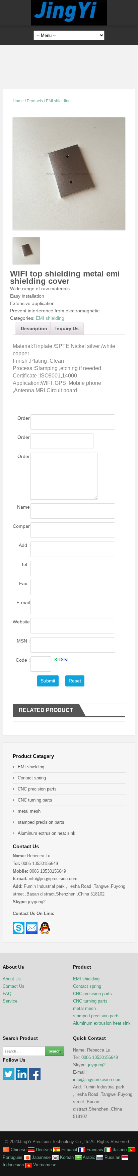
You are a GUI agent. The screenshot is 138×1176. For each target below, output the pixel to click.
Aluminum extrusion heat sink (46, 833)
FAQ (7, 993)
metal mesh (29, 811)
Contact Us (13, 986)
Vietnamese (44, 1164)
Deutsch (43, 1149)
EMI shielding (58, 101)
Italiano (119, 1149)
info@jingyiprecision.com (97, 1079)
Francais (94, 1149)
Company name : (21, 526)
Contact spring (32, 777)
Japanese (40, 1157)
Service (10, 1001)
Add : (24, 545)
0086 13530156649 (99, 1057)
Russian (111, 1157)
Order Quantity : (21, 437)
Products (35, 101)
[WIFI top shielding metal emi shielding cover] (69, 173)
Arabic (88, 1157)
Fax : (24, 583)
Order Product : (21, 418)
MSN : (23, 641)
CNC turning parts (35, 800)
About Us (12, 978)
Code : (22, 660)
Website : (21, 622)
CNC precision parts (37, 788)
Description (34, 328)
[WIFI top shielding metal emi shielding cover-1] (26, 252)
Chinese (17, 1149)
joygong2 (97, 1064)
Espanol (68, 1149)
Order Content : (21, 457)
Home (18, 101)
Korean (66, 1157)
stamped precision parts (41, 822)
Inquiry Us (67, 328)
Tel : (25, 564)
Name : (23, 507)
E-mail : (22, 603)
